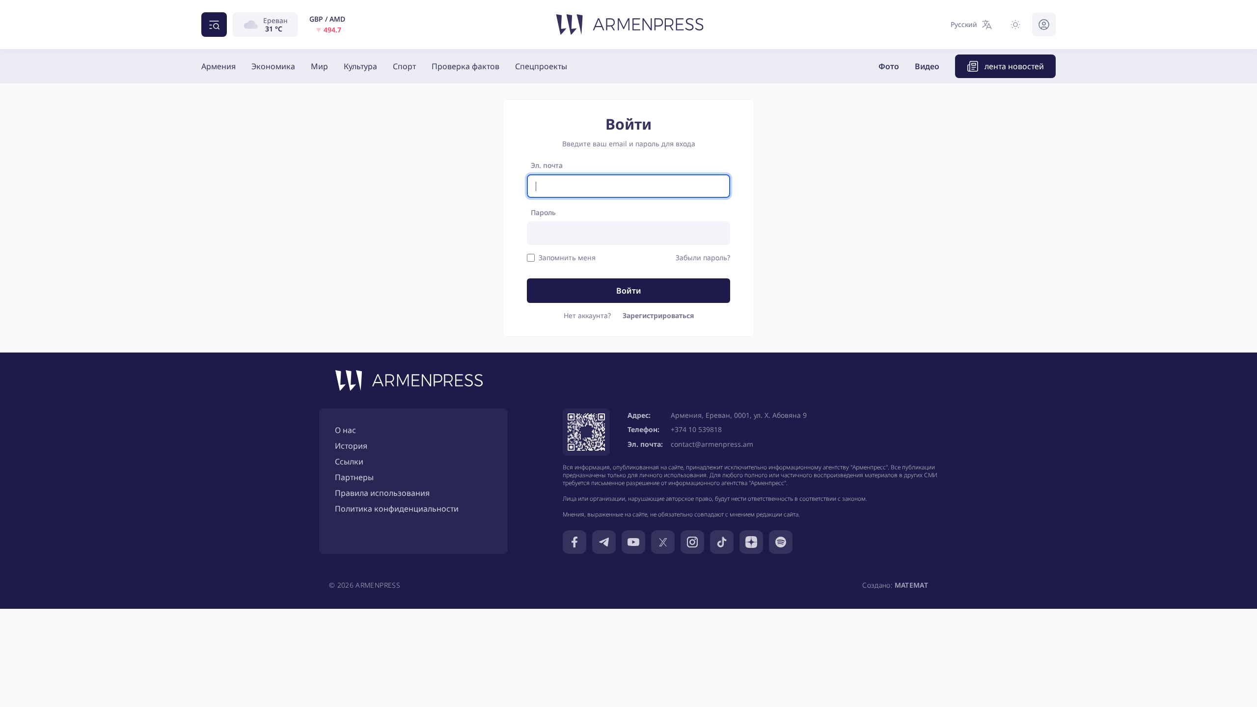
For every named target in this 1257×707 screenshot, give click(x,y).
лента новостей (1014, 66)
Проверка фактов (465, 66)
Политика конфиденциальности (397, 508)
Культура (360, 66)
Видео (927, 66)
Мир (319, 66)
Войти (628, 290)
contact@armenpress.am (712, 444)
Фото (888, 66)
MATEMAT (911, 585)
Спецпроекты (541, 66)
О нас (345, 430)
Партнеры (354, 477)
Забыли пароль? (703, 257)
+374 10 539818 (696, 429)
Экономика (273, 66)
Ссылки (349, 461)
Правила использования (382, 493)
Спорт (404, 66)
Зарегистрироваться (658, 315)
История (351, 445)
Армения (218, 66)
